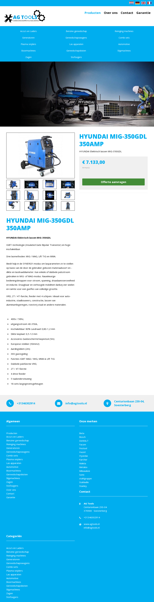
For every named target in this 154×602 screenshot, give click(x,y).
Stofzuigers (76, 57)
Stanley (83, 485)
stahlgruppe (85, 478)
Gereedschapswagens (76, 37)
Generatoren (28, 37)
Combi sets (124, 37)
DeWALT (83, 440)
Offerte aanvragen (113, 182)
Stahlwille (84, 482)
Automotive (124, 44)
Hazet (82, 452)
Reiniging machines (124, 31)
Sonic (82, 474)
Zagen (28, 57)
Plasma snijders (28, 44)
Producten (93, 13)
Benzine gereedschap (76, 31)
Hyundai (83, 455)
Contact (127, 13)
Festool (83, 448)
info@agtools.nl (76, 403)
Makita (82, 463)
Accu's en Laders (28, 31)
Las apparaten (76, 44)
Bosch (82, 436)
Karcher (83, 459)
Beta (81, 433)
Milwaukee (84, 470)
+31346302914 (26, 403)
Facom (82, 444)
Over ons (111, 13)
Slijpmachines (124, 50)
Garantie (143, 13)
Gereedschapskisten (76, 50)
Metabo (83, 467)
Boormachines (28, 50)
